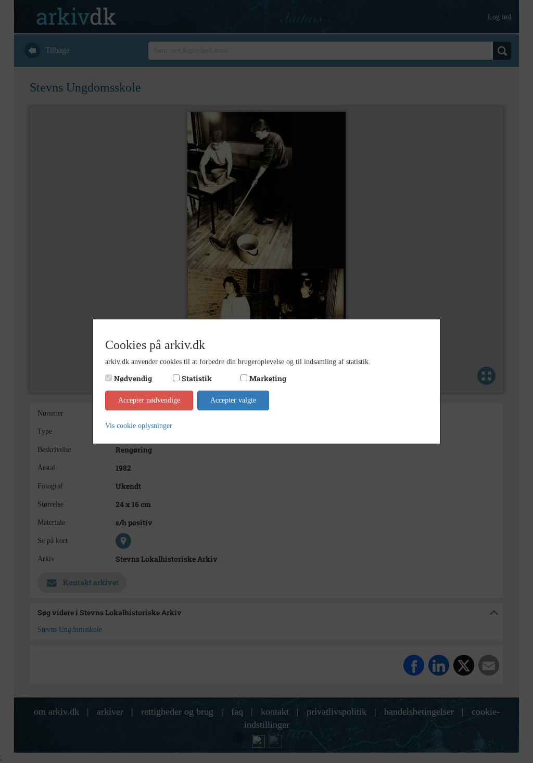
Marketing (267, 378)
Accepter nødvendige (149, 400)
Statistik (197, 378)
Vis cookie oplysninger (138, 426)
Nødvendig (133, 378)
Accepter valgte (233, 400)
